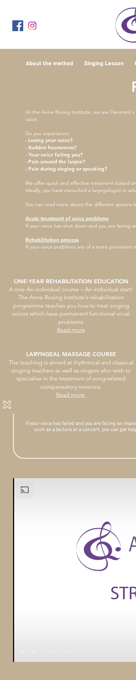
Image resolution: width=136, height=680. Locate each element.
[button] (7, 405)
